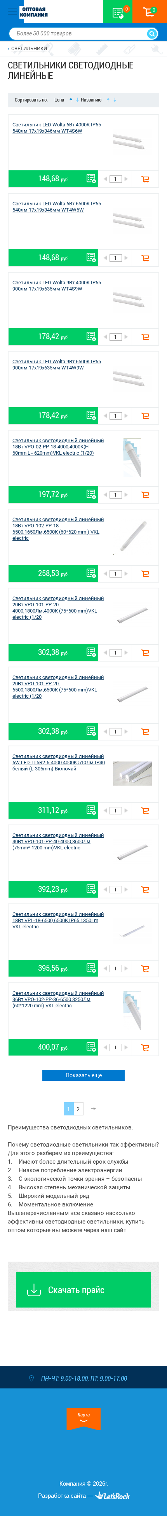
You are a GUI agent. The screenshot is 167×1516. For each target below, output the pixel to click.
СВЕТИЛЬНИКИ (29, 48)
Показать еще (84, 1075)
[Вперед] (91, 1108)
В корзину (145, 179)
